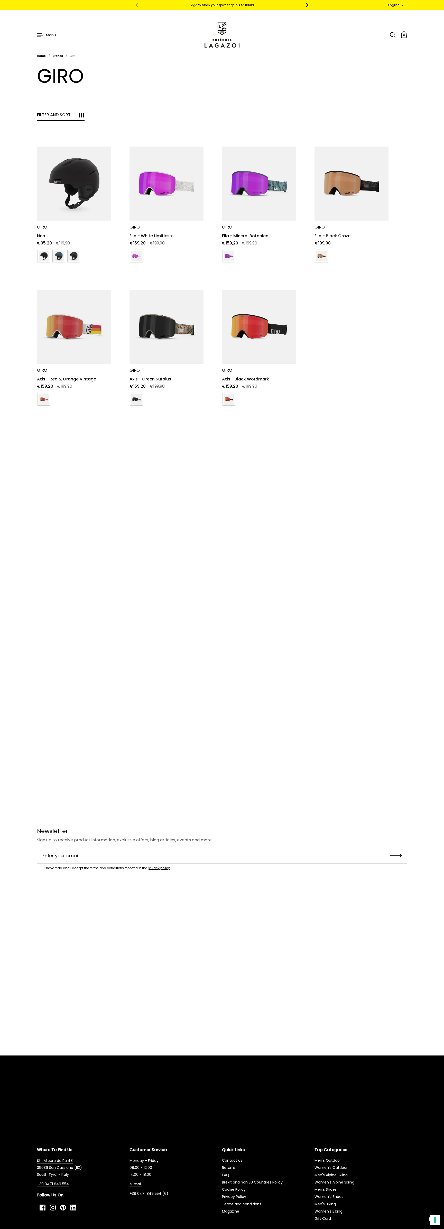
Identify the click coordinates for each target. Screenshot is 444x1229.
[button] (396, 5)
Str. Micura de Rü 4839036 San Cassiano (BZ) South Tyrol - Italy (59, 1167)
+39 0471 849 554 (53, 1184)
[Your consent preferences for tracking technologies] (435, 1220)
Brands (58, 56)
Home (41, 56)
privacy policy (159, 868)
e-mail (136, 1184)
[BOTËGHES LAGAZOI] (222, 35)
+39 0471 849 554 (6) (149, 1193)
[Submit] (396, 855)
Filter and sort (54, 115)
